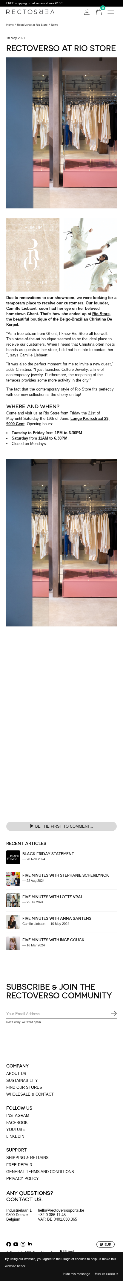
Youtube (15, 1129)
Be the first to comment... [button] (64, 826)
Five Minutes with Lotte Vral (52, 896)
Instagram (17, 1115)
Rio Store (101, 314)
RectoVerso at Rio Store (32, 24)
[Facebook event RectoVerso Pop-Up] (61, 255)
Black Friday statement (48, 853)
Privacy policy (22, 1178)
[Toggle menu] (111, 12)
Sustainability (22, 1080)
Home (10, 24)
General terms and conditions (40, 1171)
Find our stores (24, 1087)
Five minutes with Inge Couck (53, 939)
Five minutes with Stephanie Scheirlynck (65, 875)
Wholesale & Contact (30, 1094)
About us (16, 1073)
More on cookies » (106, 1273)
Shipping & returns (27, 1157)
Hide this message (76, 1274)
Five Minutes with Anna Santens (56, 918)
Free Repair (19, 1165)
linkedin (15, 1136)
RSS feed (67, 1251)
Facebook (17, 1122)
